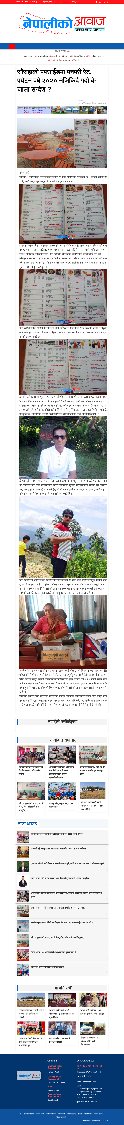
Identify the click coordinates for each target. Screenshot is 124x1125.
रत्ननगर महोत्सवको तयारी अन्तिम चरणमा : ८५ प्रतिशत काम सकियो (92, 805)
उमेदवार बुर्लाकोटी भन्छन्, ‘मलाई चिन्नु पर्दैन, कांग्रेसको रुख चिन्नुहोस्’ (31, 807)
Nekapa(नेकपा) (78, 56)
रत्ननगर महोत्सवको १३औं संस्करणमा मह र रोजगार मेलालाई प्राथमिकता (61, 1013)
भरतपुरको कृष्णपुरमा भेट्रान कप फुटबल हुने (47, 967)
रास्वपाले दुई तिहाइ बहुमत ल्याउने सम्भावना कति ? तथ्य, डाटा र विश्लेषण (58, 848)
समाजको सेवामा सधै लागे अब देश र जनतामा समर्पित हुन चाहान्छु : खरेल (92, 770)
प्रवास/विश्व (87, 1114)
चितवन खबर (40, 1114)
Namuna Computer (100, 1120)
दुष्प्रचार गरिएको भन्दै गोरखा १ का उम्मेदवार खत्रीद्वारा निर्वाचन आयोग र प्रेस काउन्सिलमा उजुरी (67, 863)
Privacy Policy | (30, 2)
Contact (26, 5)
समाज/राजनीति (29, 1114)
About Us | (20, 2)
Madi (65, 56)
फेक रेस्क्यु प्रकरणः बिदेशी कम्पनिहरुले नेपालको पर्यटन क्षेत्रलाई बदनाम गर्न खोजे (62, 922)
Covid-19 (55, 56)
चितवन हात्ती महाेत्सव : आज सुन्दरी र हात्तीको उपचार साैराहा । (92, 1013)
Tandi (76, 60)
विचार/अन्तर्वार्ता (61, 1117)
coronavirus (42, 56)
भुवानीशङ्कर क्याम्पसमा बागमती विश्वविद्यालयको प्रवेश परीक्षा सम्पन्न (31, 770)
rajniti (52, 60)
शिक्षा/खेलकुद (71, 1114)
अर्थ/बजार (61, 1114)
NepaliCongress (96, 56)
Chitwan (29, 56)
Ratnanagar (64, 60)
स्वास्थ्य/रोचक (98, 1114)
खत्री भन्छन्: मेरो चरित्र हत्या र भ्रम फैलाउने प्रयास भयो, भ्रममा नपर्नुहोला (60, 878)
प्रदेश (80, 1114)
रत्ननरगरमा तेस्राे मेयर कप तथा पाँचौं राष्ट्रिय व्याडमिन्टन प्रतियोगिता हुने (31, 1042)
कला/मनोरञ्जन (51, 1114)
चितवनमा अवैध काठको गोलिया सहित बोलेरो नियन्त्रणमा (90, 1041)
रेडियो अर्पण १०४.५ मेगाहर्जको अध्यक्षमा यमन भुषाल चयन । (53, 952)
